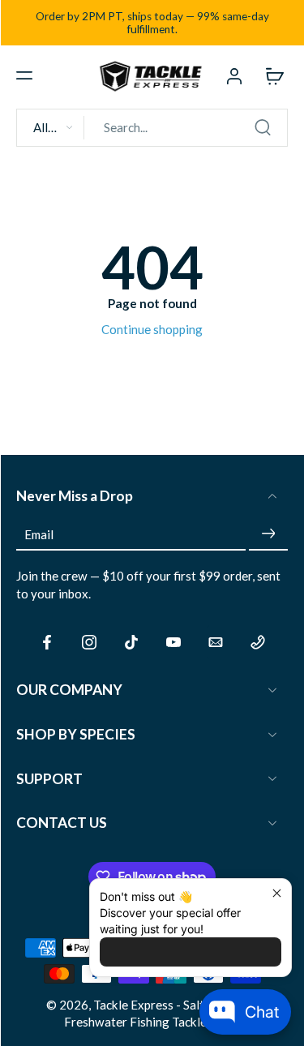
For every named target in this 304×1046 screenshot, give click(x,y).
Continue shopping (152, 329)
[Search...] (262, 127)
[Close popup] (277, 893)
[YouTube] (173, 642)
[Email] (215, 642)
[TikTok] (131, 642)
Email (39, 533)
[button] (24, 75)
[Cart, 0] (270, 75)
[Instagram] (89, 642)
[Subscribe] (268, 533)
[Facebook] (47, 642)
